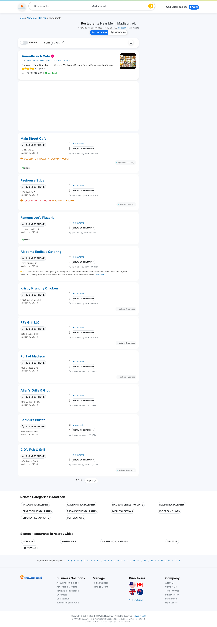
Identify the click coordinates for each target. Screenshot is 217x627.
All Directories (136, 600)
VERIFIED (34, 42)
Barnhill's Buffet (32, 420)
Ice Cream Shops (169, 511)
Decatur (172, 541)
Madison (28, 541)
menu (27, 168)
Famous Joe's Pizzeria (37, 218)
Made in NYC (140, 616)
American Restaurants (81, 504)
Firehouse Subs (32, 180)
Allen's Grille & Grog (35, 390)
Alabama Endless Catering (40, 252)
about (130, 28)
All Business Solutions (68, 582)
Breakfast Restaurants (82, 511)
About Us (170, 582)
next (89, 480)
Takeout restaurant (35, 504)
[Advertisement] (167, 60)
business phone (35, 145)
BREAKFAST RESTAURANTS (59, 61)
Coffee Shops (75, 517)
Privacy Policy (172, 594)
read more (99, 274)
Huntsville (29, 548)
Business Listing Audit (68, 602)
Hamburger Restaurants (127, 504)
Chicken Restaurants (36, 517)
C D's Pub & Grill (32, 450)
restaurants (78, 143)
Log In (194, 7)
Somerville (69, 541)
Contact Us (171, 586)
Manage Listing (100, 586)
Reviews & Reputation (68, 590)
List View (101, 32)
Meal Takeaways (122, 511)
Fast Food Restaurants (37, 511)
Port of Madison (32, 356)
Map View (120, 32)
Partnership (171, 598)
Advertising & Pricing (67, 586)
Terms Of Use (172, 590)
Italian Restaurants (172, 504)
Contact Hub (63, 598)
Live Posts (62, 594)
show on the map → (83, 148)
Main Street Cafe (33, 138)
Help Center (171, 602)
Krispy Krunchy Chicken (39, 288)
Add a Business (100, 582)
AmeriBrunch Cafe (36, 56)
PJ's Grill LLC (30, 322)
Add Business (174, 6)
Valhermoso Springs (115, 541)
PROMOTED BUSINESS (35, 61)
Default (56, 43)
